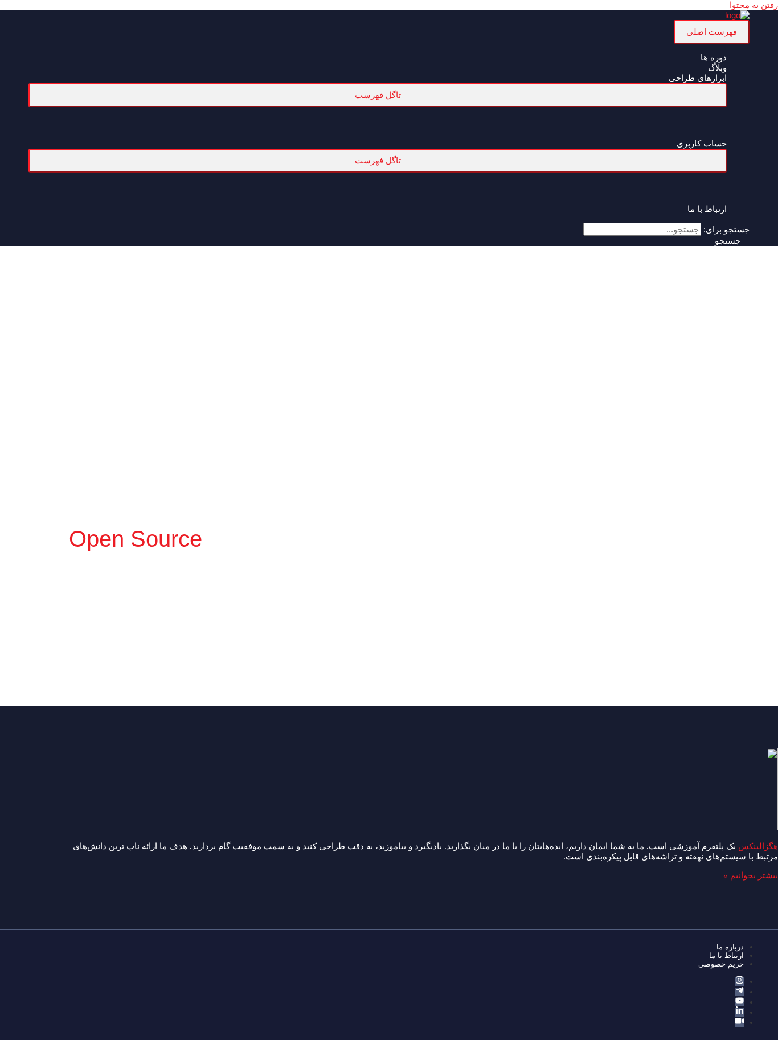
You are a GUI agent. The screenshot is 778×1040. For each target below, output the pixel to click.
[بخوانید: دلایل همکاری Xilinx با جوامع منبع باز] (709, 653)
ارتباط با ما (726, 955)
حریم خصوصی (721, 964)
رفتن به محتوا (754, 5)
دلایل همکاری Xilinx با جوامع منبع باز (675, 675)
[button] (732, 240)
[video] (739, 1022)
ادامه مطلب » (674, 749)
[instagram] (739, 981)
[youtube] (739, 1002)
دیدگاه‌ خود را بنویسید (727, 700)
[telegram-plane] (739, 992)
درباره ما (730, 947)
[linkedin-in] (739, 1012)
